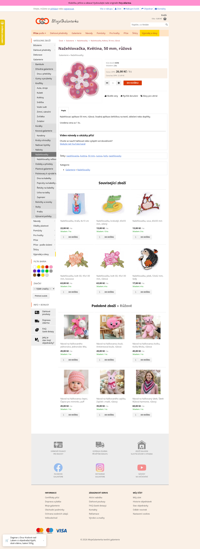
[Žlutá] (39, 267)
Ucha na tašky (43, 192)
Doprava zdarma (46, 321)
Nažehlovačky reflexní (46, 159)
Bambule (39, 64)
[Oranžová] (43, 267)
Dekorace (37, 54)
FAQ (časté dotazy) (97, 505)
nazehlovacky (115, 155)
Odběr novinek (140, 509)
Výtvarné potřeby (43, 216)
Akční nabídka (95, 497)
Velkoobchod (51, 517)
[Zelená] (47, 271)
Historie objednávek (142, 501)
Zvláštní (40, 121)
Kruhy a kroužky (43, 140)
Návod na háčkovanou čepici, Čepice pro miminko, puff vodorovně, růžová (74, 401)
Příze (126, 33)
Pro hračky (115, 33)
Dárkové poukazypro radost (58, 452)
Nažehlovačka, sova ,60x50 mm (147, 220)
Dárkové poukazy (46, 312)
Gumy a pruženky (43, 78)
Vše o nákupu (106, 8)
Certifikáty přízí (52, 497)
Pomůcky (101, 33)
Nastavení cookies (141, 513)
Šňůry (135, 33)
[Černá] (39, 275)
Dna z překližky (44, 73)
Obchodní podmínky (54, 509)
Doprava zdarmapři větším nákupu (100, 452)
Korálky (38, 126)
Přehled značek (41, 296)
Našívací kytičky (42, 145)
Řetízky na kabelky (45, 187)
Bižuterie (37, 45)
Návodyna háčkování (142, 475)
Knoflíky (39, 83)
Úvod (61, 40)
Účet (118, 8)
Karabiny (41, 135)
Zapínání (41, 197)
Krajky (40, 211)
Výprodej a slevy (149, 33)
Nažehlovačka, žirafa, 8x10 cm (74, 220)
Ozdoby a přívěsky (44, 164)
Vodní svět (42, 107)
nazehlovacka (72, 155)
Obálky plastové (40, 225)
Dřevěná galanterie (44, 69)
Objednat (148, 8)
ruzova (99, 155)
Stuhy (38, 206)
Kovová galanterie (43, 130)
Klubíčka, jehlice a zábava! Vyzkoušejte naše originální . (100, 2)
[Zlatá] (43, 275)
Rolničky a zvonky (43, 202)
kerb (105, 155)
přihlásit (54, 8)
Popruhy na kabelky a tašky (46, 183)
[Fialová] (34, 271)
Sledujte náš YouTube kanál (72, 144)
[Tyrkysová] (43, 271)
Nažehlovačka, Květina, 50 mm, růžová (105, 40)
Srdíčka (40, 102)
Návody (89, 33)
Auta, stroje (42, 88)
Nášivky (39, 149)
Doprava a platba (53, 501)
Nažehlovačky (41, 154)
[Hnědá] (34, 275)
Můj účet (137, 497)
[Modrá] (39, 271)
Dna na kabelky (44, 178)
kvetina (83, 155)
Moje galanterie (52, 505)
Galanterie (76, 33)
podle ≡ (39, 33)
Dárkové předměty (59, 33)
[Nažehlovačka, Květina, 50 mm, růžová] (80, 100)
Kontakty (161, 8)
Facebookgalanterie (58, 475)
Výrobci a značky (97, 517)
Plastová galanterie (44, 168)
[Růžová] (51, 267)
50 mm (91, 155)
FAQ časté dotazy (48, 330)
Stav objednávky (140, 505)
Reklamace (94, 513)
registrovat (69, 8)
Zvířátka (40, 116)
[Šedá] (51, 271)
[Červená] (47, 267)
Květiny (40, 97)
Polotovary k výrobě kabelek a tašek (45, 173)
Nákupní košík (132, 8)
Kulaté (40, 92)
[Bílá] (34, 267)
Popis (63, 110)
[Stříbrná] (47, 275)
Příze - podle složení (42, 244)
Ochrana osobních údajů (56, 513)
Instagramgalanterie (100, 475)
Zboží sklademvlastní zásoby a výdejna (142, 452)
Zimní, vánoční (44, 111)
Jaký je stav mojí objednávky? (48, 340)
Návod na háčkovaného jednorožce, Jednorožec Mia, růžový (73, 346)
